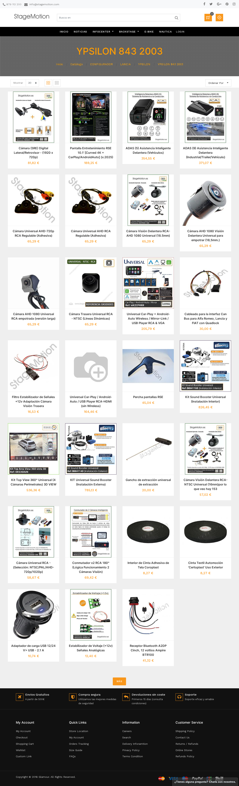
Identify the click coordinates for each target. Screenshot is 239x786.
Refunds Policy (185, 756)
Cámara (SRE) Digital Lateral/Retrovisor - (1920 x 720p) (33, 152)
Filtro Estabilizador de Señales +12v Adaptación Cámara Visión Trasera (33, 401)
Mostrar (18, 82)
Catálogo (76, 64)
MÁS (119, 681)
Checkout (22, 737)
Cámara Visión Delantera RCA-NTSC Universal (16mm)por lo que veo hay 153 (205, 484)
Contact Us (183, 737)
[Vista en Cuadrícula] (48, 83)
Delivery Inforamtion (135, 743)
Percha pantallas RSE (148, 397)
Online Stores (184, 750)
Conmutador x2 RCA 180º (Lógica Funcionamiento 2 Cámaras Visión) (90, 567)
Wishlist (20, 750)
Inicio (59, 64)
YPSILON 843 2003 (170, 64)
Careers (127, 731)
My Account (23, 731)
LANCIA (125, 64)
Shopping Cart (25, 743)
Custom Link (24, 756)
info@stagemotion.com (44, 4)
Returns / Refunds (187, 743)
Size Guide (75, 750)
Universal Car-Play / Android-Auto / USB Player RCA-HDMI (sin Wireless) (91, 401)
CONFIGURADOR (101, 64)
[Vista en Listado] (56, 83)
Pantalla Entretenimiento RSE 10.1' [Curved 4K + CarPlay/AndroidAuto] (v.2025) (90, 152)
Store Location (78, 731)
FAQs (72, 756)
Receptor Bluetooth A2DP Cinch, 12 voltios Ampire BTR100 (148, 650)
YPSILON (144, 64)
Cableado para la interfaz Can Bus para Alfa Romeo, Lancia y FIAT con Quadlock (205, 318)
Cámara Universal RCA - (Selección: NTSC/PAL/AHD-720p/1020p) (33, 567)
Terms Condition (132, 756)
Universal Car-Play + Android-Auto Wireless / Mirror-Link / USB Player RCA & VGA (148, 318)
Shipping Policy (185, 731)
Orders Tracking (79, 743)
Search (126, 737)
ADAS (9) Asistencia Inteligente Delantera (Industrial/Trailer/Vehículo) (205, 152)
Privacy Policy (130, 750)
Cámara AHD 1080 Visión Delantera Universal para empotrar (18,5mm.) (205, 235)
